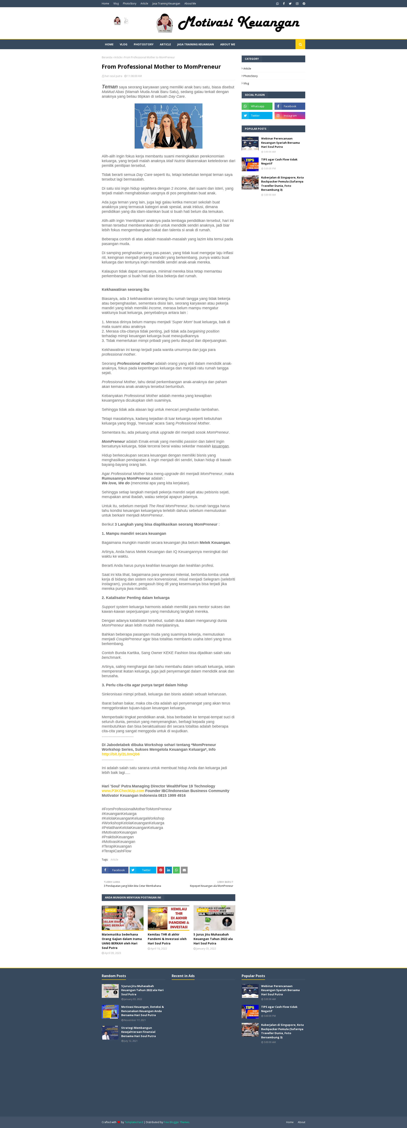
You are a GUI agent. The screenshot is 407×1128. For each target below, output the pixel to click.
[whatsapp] (277, 3)
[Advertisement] (203, 1047)
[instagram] (297, 3)
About (301, 1122)
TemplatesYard (134, 1122)
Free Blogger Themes (176, 1122)
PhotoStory (129, 3)
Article (144, 3)
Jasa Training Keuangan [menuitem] (195, 44)
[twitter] (290, 3)
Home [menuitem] (109, 44)
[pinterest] (303, 3)
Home (105, 3)
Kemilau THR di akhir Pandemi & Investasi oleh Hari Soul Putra (167, 938)
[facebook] (284, 3)
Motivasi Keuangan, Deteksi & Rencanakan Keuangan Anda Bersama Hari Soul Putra (142, 1011)
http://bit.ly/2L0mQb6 (121, 754)
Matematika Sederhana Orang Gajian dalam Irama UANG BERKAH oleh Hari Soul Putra (122, 941)
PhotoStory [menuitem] (143, 44)
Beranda (107, 57)
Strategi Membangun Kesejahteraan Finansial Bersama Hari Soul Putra (138, 1032)
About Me (190, 3)
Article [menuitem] (165, 44)
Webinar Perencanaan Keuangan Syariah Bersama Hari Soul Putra (280, 142)
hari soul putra (113, 76)
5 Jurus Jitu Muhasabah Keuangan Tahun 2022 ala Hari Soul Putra (213, 938)
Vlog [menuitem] (123, 44)
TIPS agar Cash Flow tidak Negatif (279, 161)
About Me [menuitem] (227, 44)
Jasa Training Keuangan (166, 3)
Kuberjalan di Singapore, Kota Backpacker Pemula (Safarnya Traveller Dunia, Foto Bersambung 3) (282, 183)
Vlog (116, 3)
